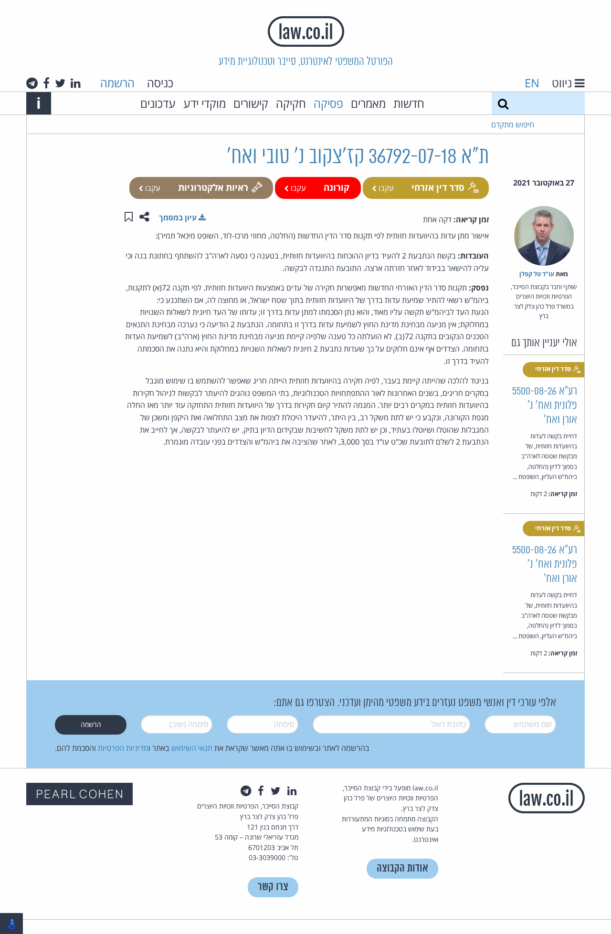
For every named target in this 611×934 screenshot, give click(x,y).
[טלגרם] (32, 83)
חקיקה (291, 103)
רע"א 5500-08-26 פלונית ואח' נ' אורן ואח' (544, 405)
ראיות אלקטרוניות (213, 187)
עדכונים (158, 103)
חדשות (408, 103)
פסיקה (328, 103)
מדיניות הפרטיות (123, 748)
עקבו (385, 188)
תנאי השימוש (191, 748)
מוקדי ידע (204, 103)
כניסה (160, 83)
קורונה (336, 187)
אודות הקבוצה (402, 868)
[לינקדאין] (76, 83)
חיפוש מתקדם (512, 124)
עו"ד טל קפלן (536, 274)
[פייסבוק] (46, 83)
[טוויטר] (60, 83)
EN (532, 83)
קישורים (250, 103)
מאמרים (368, 103)
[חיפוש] (503, 103)
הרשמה (117, 83)
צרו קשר (273, 887)
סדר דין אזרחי (438, 187)
